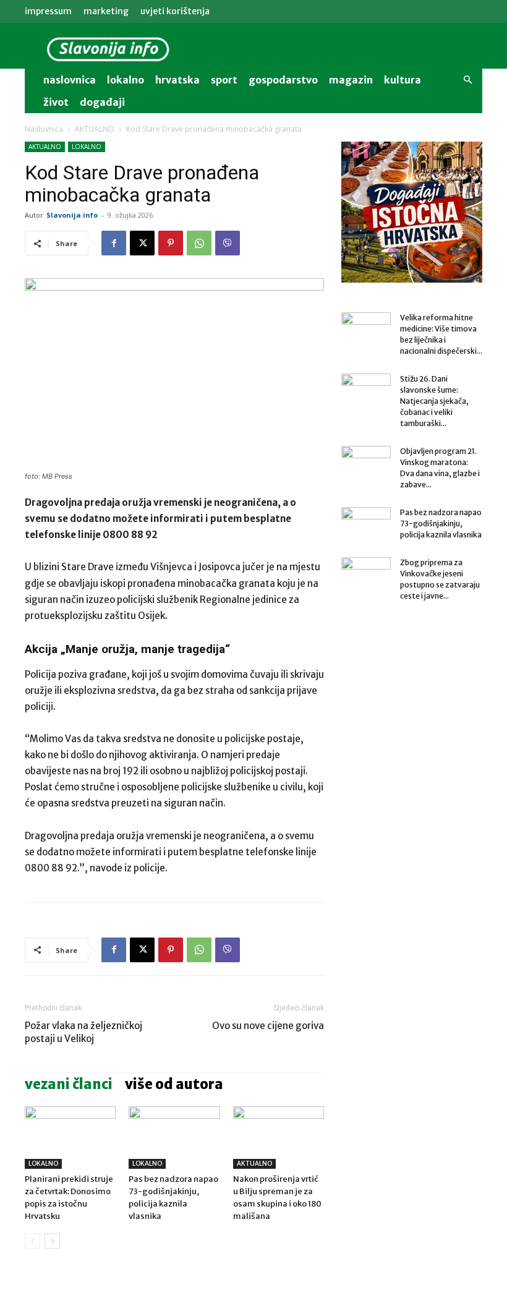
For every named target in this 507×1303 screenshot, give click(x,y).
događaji (102, 102)
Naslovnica (44, 129)
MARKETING (106, 11)
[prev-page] (32, 1241)
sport (224, 80)
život (56, 102)
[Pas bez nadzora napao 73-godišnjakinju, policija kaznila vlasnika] (174, 1137)
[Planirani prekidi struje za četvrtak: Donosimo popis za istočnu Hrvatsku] (70, 1137)
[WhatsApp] (199, 243)
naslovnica (69, 80)
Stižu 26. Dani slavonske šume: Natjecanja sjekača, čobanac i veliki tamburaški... (434, 401)
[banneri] (411, 212)
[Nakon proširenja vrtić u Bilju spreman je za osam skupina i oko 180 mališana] (278, 1137)
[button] (467, 80)
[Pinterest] (170, 243)
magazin (351, 80)
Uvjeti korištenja (175, 11)
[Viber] (227, 243)
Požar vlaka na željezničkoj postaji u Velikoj (83, 1032)
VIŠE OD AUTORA (174, 1084)
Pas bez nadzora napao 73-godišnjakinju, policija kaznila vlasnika (441, 523)
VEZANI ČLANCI (69, 1084)
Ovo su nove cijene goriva (268, 1026)
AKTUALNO (94, 129)
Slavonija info (72, 215)
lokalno (125, 80)
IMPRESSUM (48, 11)
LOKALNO (86, 146)
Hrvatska (177, 80)
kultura (402, 80)
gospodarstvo (283, 80)
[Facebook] (113, 243)
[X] (142, 243)
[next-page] (52, 1241)
